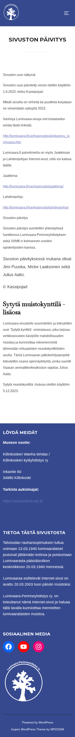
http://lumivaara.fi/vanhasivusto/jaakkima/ (33, 186)
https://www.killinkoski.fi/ (23, 501)
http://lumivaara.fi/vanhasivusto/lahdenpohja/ (36, 207)
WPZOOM (57, 729)
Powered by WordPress (37, 722)
